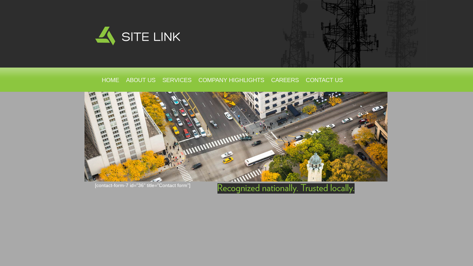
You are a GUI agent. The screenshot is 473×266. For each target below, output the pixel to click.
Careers (285, 80)
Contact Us (324, 80)
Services (176, 80)
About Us (140, 80)
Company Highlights (231, 80)
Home (110, 80)
